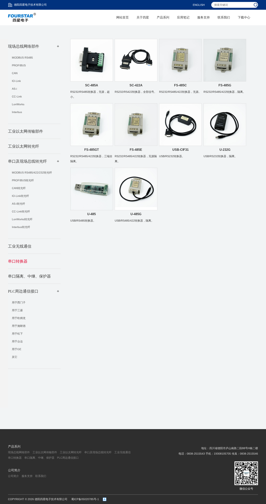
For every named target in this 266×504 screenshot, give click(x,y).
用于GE (16, 349)
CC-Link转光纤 (21, 211)
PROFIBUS (19, 65)
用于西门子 (19, 302)
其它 (14, 356)
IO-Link (16, 80)
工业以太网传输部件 (45, 452)
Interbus (17, 112)
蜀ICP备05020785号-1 (85, 499)
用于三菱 (17, 310)
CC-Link (17, 96)
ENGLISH (199, 4)
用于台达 (17, 341)
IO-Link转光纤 (20, 195)
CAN (15, 73)
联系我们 (224, 17)
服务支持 (203, 17)
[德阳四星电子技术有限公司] (22, 17)
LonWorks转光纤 (22, 219)
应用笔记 (183, 17)
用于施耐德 (19, 325)
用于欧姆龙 (19, 318)
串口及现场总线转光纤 (98, 452)
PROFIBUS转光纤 (23, 180)
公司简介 (14, 470)
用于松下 (17, 333)
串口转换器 (15, 457)
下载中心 (244, 17)
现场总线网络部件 (19, 452)
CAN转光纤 (19, 188)
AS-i (14, 88)
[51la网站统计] (104, 499)
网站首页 (122, 17)
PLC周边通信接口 (68, 457)
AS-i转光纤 (18, 203)
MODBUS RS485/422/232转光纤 (32, 172)
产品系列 (163, 17)
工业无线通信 (122, 452)
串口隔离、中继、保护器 (39, 457)
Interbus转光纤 (21, 227)
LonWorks (18, 104)
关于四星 (143, 17)
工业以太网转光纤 (71, 452)
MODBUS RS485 (22, 57)
